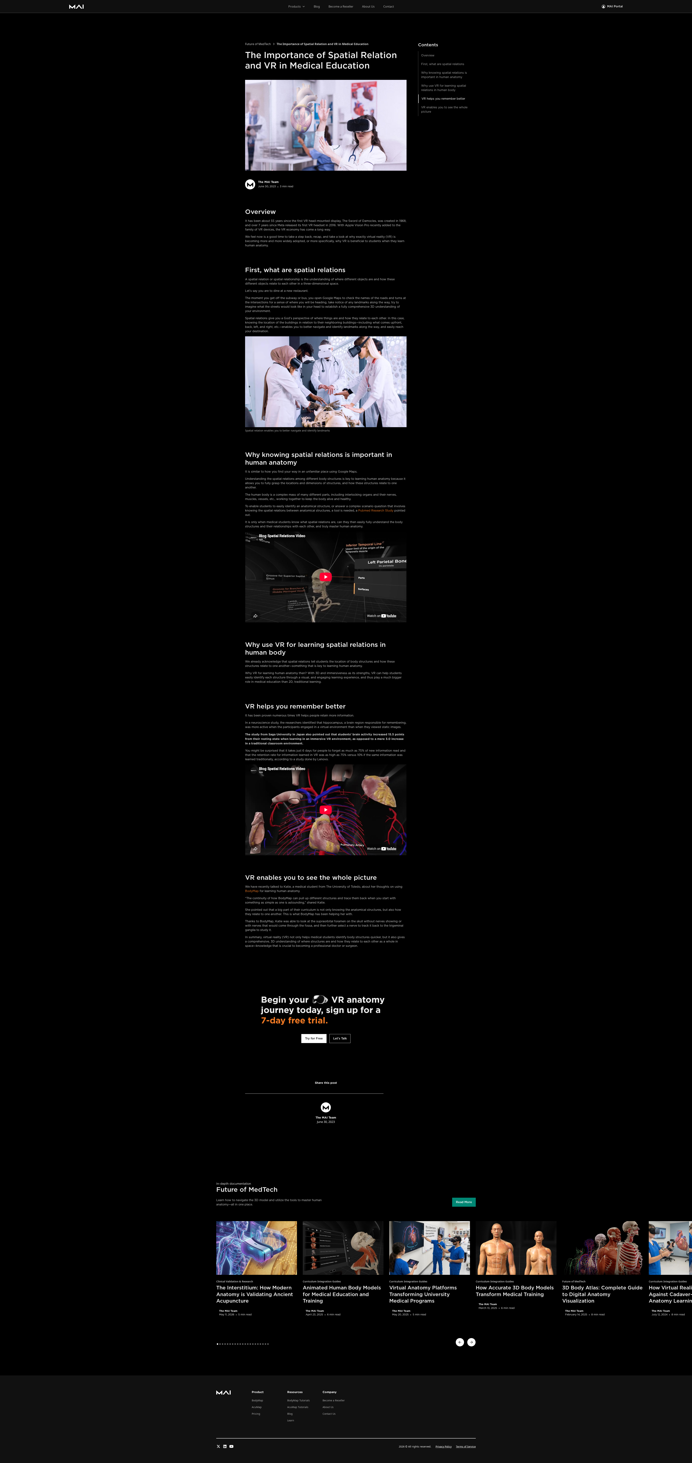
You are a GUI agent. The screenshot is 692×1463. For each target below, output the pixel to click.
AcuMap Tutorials (297, 1407)
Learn (290, 1420)
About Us (368, 6)
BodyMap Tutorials (298, 1400)
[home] (76, 6)
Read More (464, 1202)
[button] (296, 6)
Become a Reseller (341, 6)
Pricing (256, 1413)
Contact (388, 6)
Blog (317, 6)
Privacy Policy (444, 1446)
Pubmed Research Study (375, 510)
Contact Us (329, 1413)
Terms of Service (466, 1446)
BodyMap (252, 891)
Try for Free (314, 1038)
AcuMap (257, 1407)
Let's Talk (340, 1038)
